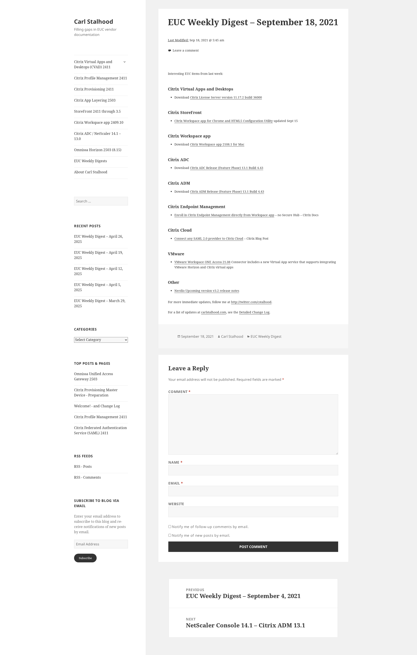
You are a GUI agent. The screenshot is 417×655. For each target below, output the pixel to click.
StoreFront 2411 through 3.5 (97, 111)
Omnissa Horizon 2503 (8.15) (97, 149)
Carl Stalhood (93, 21)
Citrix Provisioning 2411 (94, 89)
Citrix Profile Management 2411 (100, 78)
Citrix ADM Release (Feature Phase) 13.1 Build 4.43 (227, 191)
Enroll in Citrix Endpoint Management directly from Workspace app (224, 215)
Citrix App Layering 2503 (95, 100)
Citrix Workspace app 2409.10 (98, 122)
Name (175, 462)
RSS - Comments (87, 477)
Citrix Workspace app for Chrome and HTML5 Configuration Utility (223, 121)
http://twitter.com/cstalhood (251, 302)
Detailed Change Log (254, 312)
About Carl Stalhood (90, 172)
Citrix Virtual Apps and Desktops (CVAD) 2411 (93, 64)
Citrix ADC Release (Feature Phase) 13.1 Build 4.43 (226, 168)
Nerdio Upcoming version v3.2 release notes (206, 291)
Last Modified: (178, 40)
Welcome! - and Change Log (97, 406)
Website (176, 503)
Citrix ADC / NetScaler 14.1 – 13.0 (97, 136)
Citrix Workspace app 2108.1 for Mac (217, 144)
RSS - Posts (83, 466)
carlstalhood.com (213, 312)
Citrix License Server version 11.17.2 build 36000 (226, 97)
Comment (179, 391)
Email (175, 483)
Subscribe (85, 558)
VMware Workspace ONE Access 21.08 (202, 262)
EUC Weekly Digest (266, 336)
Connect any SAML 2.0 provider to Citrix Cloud (208, 238)
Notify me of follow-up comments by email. (210, 526)
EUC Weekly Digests (90, 161)
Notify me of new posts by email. (201, 535)
